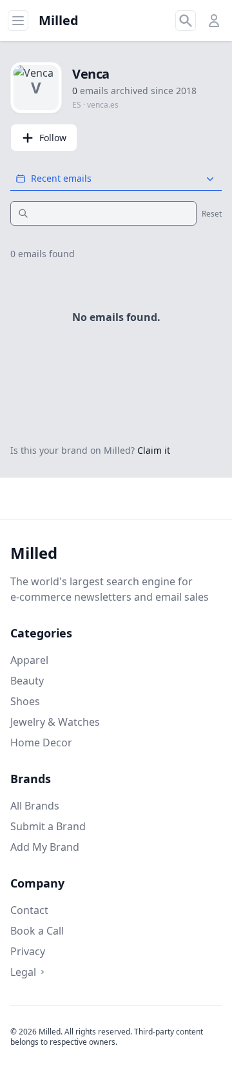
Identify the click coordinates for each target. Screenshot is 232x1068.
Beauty (27, 681)
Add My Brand (44, 847)
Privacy (27, 951)
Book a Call (37, 931)
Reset (212, 214)
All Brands (34, 806)
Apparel (29, 660)
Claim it (153, 450)
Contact (29, 910)
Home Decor (41, 742)
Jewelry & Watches (55, 722)
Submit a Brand (48, 826)
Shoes (25, 701)
